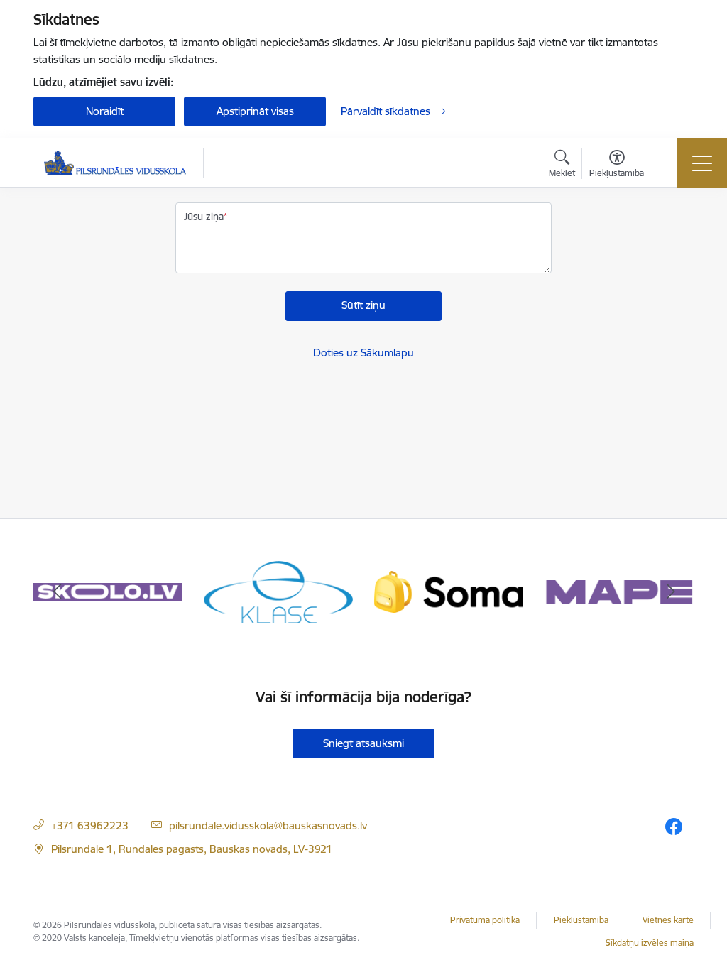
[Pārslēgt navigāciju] (702, 163)
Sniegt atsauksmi (363, 743)
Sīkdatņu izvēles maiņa (650, 942)
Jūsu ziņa (204, 216)
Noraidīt (105, 111)
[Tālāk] (670, 592)
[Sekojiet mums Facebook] (673, 826)
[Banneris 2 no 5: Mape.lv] (619, 591)
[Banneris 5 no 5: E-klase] (278, 591)
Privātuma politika (485, 920)
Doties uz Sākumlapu (363, 352)
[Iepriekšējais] (57, 592)
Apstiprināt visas (255, 111)
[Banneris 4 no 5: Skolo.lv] (107, 591)
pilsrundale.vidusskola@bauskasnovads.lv (268, 825)
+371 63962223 (90, 825)
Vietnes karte (668, 920)
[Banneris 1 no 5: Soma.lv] (448, 591)
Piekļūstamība (581, 920)
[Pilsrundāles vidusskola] (115, 163)
